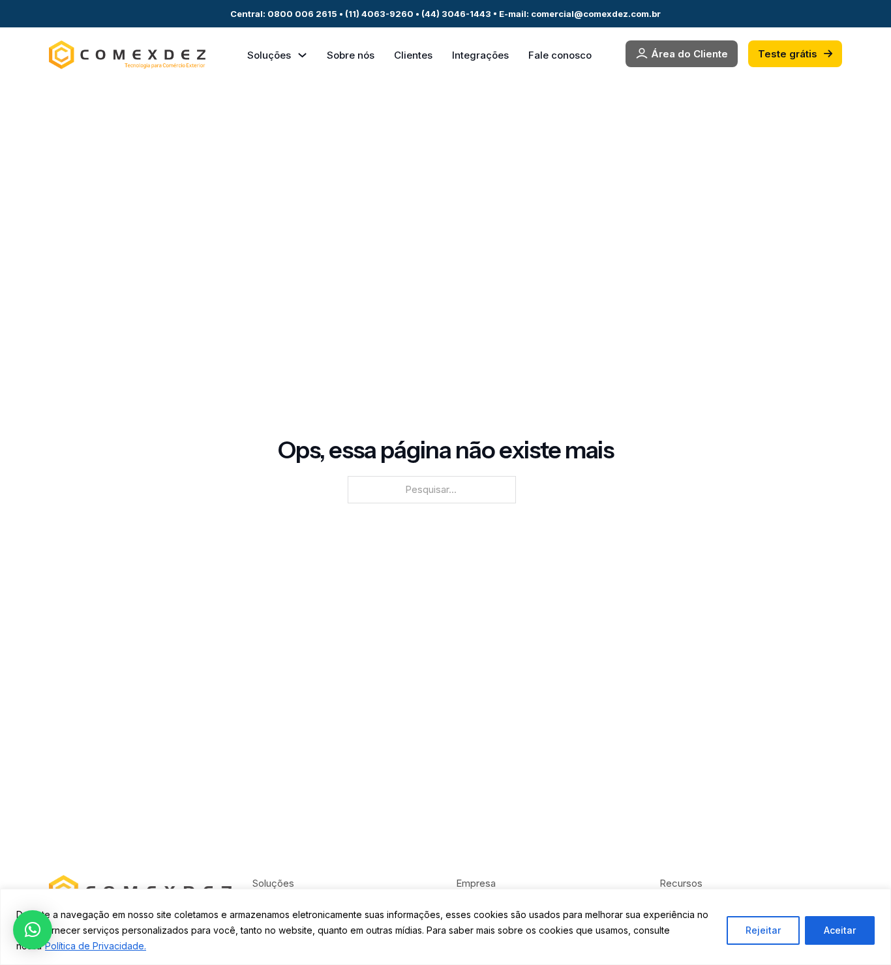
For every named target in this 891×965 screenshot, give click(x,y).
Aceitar (840, 930)
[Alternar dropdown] (302, 55)
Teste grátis (787, 54)
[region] (445, 927)
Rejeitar (763, 930)
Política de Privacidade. (95, 945)
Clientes (413, 55)
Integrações (480, 55)
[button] (32, 929)
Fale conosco (560, 55)
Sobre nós (350, 55)
